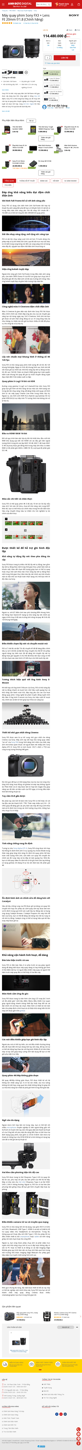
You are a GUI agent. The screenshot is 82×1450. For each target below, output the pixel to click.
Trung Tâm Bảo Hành (11, 1428)
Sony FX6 (14, 742)
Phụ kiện (8, 185)
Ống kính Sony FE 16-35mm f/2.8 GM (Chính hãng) (71, 128)
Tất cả (31, 121)
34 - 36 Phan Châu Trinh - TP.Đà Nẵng (17, 1384)
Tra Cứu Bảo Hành (10, 1432)
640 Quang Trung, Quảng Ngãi (14, 1396)
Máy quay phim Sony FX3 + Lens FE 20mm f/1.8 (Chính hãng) (19, 1351)
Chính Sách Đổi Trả (10, 1425)
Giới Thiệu (47, 1384)
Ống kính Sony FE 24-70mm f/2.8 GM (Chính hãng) (19, 146)
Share (70, 30)
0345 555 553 (21, 1392)
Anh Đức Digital (28, 104)
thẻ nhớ (22, 1182)
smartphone (25, 1236)
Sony (35, 11)
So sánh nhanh (70, 181)
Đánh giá (44, 181)
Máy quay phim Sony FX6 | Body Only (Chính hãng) (27, 1313)
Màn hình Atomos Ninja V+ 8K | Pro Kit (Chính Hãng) (71, 146)
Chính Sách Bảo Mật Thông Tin (54, 1394)
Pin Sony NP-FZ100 (44, 161)
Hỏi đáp (56, 181)
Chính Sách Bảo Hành (11, 1421)
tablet (36, 1236)
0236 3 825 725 (10, 1387)
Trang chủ (5, 11)
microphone (11, 1127)
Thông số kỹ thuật (27, 181)
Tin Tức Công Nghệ (50, 1398)
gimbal (22, 1011)
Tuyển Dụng (48, 1388)
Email (68, 108)
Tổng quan (9, 181)
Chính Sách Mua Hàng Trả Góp (14, 1411)
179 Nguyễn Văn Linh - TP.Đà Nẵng (16, 1390)
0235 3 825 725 (10, 1398)
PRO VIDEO (13, 11)
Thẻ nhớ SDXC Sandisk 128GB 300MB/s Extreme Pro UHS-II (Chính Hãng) (19, 128)
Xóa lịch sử (65, 1327)
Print (78, 30)
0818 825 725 (21, 1398)
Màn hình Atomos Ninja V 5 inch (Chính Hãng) (45, 146)
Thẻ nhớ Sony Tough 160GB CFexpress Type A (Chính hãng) (46, 128)
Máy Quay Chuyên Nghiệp (25, 11)
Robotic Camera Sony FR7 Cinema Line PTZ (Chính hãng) (65, 1313)
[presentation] (1, 1316)
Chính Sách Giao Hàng (11, 1415)
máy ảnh (37, 96)
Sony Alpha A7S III (20, 848)
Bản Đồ (46, 1391)
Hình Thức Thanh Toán (11, 1418)
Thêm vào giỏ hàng (45, 138)
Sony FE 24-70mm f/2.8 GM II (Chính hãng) (18, 162)
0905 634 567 (21, 1387)
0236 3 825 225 (10, 1392)
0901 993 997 (59, 108)
